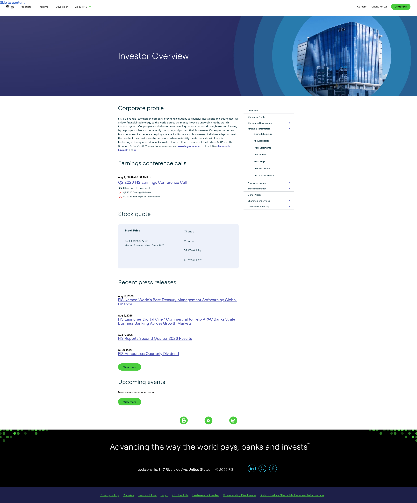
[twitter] (262, 468)
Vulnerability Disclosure (239, 495)
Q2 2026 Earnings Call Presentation (141, 196)
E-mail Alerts (254, 194)
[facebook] (273, 468)
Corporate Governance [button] (260, 123)
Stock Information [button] (257, 188)
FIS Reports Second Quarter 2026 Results (155, 338)
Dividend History (262, 168)
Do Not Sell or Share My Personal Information (292, 495)
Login (164, 495)
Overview (253, 110)
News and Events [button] (257, 182)
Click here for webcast (136, 188)
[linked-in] (252, 468)
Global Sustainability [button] (258, 206)
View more (129, 367)
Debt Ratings (260, 154)
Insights (43, 6)
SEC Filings (259, 161)
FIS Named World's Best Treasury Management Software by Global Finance (177, 301)
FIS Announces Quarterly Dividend (148, 353)
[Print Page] (184, 420)
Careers (362, 6)
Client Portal (379, 6)
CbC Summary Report (264, 175)
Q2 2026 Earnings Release (137, 192)
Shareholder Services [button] (259, 200)
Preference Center (205, 495)
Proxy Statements (262, 147)
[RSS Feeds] (208, 420)
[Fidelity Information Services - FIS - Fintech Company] (11, 6)
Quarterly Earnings (263, 134)
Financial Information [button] (259, 128)
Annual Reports (261, 140)
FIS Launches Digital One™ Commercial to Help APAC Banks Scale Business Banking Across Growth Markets (176, 321)
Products (26, 6)
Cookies (128, 495)
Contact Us (180, 495)
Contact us (401, 6)
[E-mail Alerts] (233, 420)
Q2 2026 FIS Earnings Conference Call (152, 182)
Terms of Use (147, 495)
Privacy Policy (109, 495)
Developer (62, 6)
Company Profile (256, 116)
